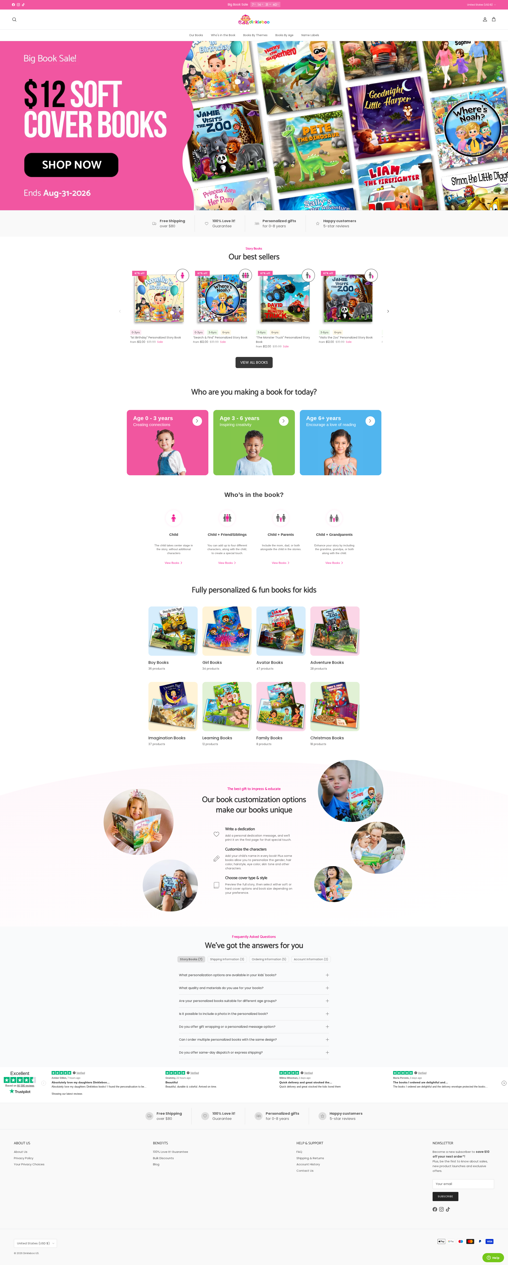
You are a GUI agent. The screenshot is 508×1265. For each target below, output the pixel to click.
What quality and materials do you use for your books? (221, 988)
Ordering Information (269, 959)
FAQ (299, 1152)
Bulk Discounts (163, 1158)
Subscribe (445, 1196)
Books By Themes (255, 35)
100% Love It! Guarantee (170, 1152)
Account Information (311, 959)
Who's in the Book (223, 35)
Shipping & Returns (310, 1158)
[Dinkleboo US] (254, 19)
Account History (308, 1164)
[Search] (14, 19)
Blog (156, 1164)
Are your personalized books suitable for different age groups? (228, 1001)
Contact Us (305, 1171)
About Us (20, 1152)
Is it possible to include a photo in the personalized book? (223, 1013)
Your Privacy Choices (29, 1164)
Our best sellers (254, 257)
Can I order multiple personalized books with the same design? (228, 1039)
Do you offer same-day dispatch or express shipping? (221, 1052)
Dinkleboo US (31, 1253)
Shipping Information (227, 959)
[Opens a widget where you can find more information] (493, 1258)
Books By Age (284, 35)
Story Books (191, 959)
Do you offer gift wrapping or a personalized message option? (227, 1026)
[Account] (484, 19)
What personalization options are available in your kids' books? (227, 975)
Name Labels (310, 35)
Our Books (196, 35)
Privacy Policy (23, 1158)
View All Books (254, 362)
